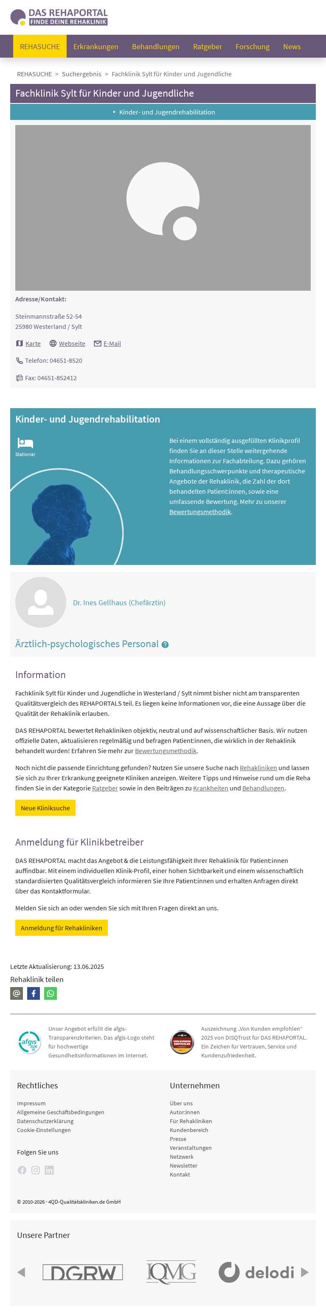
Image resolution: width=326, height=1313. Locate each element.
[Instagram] (36, 1170)
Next (303, 1272)
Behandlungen (156, 46)
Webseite (72, 343)
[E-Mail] (16, 993)
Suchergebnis (81, 74)
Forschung (253, 46)
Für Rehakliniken (191, 1121)
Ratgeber (207, 46)
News (292, 46)
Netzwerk (182, 1156)
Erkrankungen (95, 46)
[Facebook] (33, 993)
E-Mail (112, 343)
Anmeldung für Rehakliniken (61, 928)
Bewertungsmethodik (200, 511)
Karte (33, 343)
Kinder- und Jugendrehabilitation (167, 112)
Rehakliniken (258, 767)
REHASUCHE (34, 74)
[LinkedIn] (49, 1170)
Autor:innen (185, 1112)
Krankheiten (210, 788)
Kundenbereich (189, 1130)
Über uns (181, 1103)
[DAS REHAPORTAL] (59, 16)
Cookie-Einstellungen (44, 1130)
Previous (22, 1272)
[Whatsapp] (50, 993)
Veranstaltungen (191, 1148)
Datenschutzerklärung (45, 1121)
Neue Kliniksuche (45, 808)
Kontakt (180, 1174)
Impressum (31, 1103)
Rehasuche (40, 46)
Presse (178, 1139)
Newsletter (183, 1165)
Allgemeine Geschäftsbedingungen (60, 1112)
